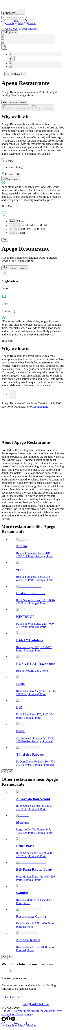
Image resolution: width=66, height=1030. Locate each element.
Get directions (40, 406)
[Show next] (10, 771)
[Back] (2, 73)
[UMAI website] (12, 1004)
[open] (4, 240)
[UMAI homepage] (12, 7)
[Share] (4, 47)
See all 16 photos (15, 74)
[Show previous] (4, 771)
